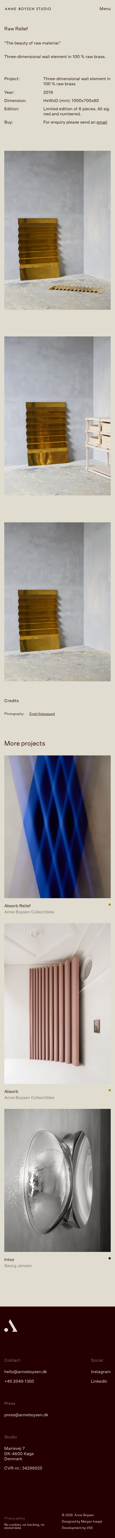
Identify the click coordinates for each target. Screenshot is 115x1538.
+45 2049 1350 (19, 1381)
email (102, 122)
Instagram (101, 1372)
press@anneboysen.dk (26, 1415)
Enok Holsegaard (42, 713)
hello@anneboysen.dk (25, 1372)
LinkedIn (99, 1381)
